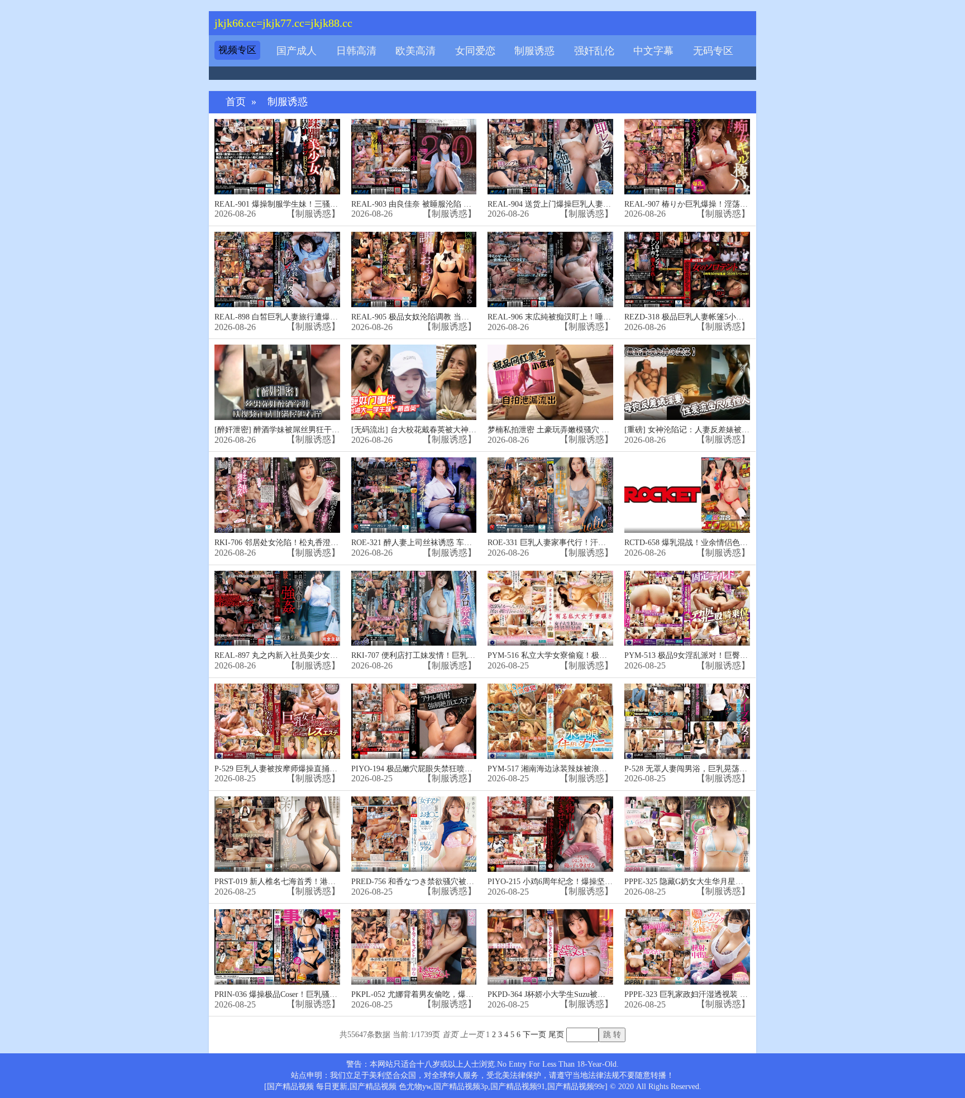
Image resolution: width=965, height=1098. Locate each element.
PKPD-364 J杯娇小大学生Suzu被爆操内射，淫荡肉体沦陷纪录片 (597, 994)
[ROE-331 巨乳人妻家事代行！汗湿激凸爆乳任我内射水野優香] (550, 495)
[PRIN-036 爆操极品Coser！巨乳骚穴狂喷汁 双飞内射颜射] (277, 947)
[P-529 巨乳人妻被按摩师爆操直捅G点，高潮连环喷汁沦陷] (277, 721)
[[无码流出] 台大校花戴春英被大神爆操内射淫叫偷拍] (414, 382)
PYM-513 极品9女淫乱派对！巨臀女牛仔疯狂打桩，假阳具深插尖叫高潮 (748, 655)
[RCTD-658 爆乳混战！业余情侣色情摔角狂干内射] (687, 495)
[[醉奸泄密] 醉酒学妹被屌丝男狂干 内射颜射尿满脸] (277, 382)
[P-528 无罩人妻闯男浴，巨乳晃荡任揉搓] (687, 721)
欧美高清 (415, 50)
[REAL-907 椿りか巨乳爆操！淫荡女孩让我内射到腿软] (687, 156)
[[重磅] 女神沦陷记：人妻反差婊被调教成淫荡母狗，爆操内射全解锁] (687, 382)
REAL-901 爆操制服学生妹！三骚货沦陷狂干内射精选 (307, 204)
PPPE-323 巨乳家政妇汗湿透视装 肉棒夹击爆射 (705, 994)
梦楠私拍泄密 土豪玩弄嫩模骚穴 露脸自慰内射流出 (576, 430)
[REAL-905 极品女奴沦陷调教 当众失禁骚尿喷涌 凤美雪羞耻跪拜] (414, 269)
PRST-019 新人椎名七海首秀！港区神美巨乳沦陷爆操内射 (314, 881)
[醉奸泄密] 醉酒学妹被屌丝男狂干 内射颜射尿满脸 (301, 430)
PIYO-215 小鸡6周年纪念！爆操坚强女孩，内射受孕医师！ (589, 881)
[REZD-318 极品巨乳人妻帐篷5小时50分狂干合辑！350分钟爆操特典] (687, 269)
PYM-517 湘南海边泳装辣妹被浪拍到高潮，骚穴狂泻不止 (586, 769)
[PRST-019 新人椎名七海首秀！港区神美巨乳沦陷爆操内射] (277, 834)
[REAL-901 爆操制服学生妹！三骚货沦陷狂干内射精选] (277, 156)
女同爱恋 (475, 50)
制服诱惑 (534, 50)
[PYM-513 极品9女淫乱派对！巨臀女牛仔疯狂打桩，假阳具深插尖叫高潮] (687, 608)
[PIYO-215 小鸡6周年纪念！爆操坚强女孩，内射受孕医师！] (550, 834)
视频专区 (237, 50)
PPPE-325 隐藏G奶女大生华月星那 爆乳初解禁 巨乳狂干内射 (729, 881)
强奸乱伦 (594, 50)
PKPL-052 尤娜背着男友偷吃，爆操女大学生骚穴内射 (443, 994)
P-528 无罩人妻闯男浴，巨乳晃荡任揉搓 (693, 769)
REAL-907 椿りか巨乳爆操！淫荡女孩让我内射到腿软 (717, 204)
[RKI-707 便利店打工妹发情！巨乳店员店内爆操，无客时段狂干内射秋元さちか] (414, 608)
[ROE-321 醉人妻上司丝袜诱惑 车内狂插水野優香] (414, 495)
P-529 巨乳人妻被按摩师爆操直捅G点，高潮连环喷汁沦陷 (313, 769)
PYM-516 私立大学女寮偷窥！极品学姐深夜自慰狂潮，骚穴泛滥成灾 (606, 655)
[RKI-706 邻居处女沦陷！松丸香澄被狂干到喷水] (277, 495)
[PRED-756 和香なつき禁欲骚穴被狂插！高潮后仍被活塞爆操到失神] (414, 834)
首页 (236, 102)
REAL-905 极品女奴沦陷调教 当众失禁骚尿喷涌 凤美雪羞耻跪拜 (462, 317)
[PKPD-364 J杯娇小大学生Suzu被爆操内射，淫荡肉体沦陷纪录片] (550, 947)
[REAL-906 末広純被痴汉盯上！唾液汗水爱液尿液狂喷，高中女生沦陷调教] (550, 269)
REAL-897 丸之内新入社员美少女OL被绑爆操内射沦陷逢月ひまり (328, 655)
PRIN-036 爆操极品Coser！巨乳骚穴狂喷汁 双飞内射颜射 (312, 994)
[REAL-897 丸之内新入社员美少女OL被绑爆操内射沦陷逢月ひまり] (277, 608)
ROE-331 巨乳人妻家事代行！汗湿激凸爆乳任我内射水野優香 (594, 542)
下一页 (534, 1034)
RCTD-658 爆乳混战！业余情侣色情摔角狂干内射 (709, 542)
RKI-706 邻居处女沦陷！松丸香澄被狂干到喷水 (296, 542)
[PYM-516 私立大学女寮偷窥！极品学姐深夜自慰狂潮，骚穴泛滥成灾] (550, 608)
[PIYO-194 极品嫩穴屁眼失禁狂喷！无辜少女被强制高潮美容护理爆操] (414, 721)
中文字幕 (653, 50)
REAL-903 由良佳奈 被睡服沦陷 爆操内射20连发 (434, 204)
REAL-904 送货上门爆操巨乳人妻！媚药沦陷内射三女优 (584, 204)
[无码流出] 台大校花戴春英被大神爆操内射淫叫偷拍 (441, 430)
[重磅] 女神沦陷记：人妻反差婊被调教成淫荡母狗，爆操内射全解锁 (741, 430)
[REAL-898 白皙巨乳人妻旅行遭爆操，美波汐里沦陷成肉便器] (277, 269)
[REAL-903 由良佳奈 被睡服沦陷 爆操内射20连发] (414, 156)
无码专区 (713, 50)
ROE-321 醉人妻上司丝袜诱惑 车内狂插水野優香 (435, 542)
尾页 (556, 1034)
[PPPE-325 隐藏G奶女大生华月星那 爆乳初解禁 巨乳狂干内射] (687, 834)
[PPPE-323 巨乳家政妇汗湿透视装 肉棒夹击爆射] (687, 947)
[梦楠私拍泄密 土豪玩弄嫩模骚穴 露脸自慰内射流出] (550, 382)
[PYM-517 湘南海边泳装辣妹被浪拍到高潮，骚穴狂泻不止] (550, 721)
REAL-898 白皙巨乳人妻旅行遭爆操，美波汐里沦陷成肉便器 (319, 317)
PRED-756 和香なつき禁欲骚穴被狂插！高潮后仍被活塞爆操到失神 (467, 881)
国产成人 (296, 50)
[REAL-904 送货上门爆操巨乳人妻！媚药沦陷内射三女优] (550, 156)
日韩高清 (356, 50)
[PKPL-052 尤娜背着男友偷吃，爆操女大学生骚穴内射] (414, 947)
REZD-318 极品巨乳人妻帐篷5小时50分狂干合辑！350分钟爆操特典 (740, 317)
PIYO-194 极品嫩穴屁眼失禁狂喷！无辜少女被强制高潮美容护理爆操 (470, 769)
